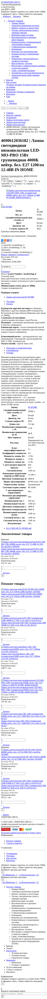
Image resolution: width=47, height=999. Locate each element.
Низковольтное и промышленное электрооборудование (26, 43)
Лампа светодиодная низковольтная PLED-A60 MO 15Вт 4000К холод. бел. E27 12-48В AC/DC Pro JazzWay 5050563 (22, 551)
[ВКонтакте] (2, 240)
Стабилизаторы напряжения (24, 47)
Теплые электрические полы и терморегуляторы (25, 31)
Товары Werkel (18, 23)
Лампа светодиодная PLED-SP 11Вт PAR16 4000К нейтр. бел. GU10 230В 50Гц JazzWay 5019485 (23, 758)
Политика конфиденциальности (15, 833)
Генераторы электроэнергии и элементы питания (24, 60)
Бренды (9, 80)
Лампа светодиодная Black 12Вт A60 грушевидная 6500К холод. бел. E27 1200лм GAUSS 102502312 (20, 656)
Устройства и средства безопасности (27, 73)
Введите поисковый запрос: (13, 991)
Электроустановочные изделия (25, 25)
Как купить (11, 82)
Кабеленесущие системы (22, 35)
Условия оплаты (30, 85)
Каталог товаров (15, 21)
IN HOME (32, 407)
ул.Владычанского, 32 (29, 875)
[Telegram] (11, 240)
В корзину (5, 271)
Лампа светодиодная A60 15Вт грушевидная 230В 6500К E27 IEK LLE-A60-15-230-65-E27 (23, 786)
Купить (6, 573)
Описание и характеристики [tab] (19, 348)
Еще (8, 96)
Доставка (10, 856)
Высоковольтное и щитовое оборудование (23, 38)
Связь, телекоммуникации (23, 70)
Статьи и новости (14, 843)
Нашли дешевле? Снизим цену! (15, 254)
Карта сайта (35, 833)
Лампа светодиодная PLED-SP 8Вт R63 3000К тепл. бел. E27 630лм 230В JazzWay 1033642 (21, 595)
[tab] (12, 350)
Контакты (10, 94)
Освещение (16, 49)
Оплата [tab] (9, 304)
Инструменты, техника (21, 63)
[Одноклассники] (5, 240)
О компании (11, 853)
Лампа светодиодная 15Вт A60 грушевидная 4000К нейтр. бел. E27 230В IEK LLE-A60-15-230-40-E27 (23, 723)
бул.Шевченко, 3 (10, 875)
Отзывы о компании (25, 92)
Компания (10, 89)
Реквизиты (11, 92)
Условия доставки (14, 85)
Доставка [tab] (10, 301)
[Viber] (8, 240)
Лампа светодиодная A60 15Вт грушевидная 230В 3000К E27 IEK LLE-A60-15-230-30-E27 (23, 624)
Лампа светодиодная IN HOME (20, 297)
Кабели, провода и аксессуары (25, 28)
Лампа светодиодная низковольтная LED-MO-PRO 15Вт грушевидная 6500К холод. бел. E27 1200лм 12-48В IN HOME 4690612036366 (22, 689)
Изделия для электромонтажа (24, 51)
